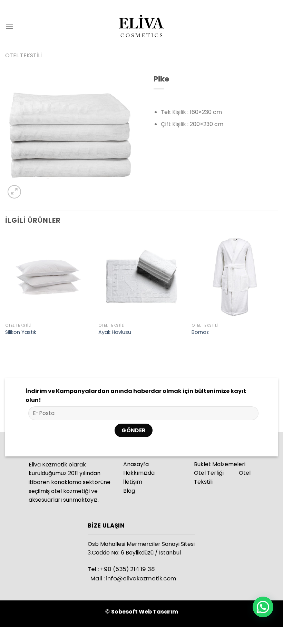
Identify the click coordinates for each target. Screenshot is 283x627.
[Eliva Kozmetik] (141, 26)
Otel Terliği (209, 473)
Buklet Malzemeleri (219, 464)
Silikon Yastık (20, 332)
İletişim (132, 482)
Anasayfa (136, 464)
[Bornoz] (235, 276)
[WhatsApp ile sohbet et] (263, 607)
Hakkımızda (139, 473)
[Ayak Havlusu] (141, 276)
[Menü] (9, 26)
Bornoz (200, 332)
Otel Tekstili (23, 55)
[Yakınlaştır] (14, 192)
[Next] (277, 291)
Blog (129, 491)
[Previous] (5, 291)
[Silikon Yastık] (48, 276)
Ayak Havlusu (114, 332)
